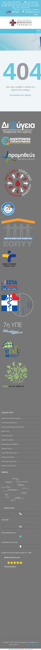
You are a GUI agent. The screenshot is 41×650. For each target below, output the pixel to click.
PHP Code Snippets (13, 649)
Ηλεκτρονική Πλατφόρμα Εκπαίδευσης (12, 427)
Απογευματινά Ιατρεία (7, 457)
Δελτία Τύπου (5, 431)
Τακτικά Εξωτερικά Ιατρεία (9, 453)
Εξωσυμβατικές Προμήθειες (9, 444)
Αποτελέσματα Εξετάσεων (9, 422)
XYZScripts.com (29, 649)
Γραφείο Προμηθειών (7, 440)
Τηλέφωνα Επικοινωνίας (8, 465)
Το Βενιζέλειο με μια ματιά (8, 461)
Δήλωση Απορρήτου (33, 644)
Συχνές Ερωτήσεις (6, 435)
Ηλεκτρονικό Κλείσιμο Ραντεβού (10, 418)
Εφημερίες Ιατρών (6, 448)
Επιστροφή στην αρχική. (20, 95)
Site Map (16, 9)
